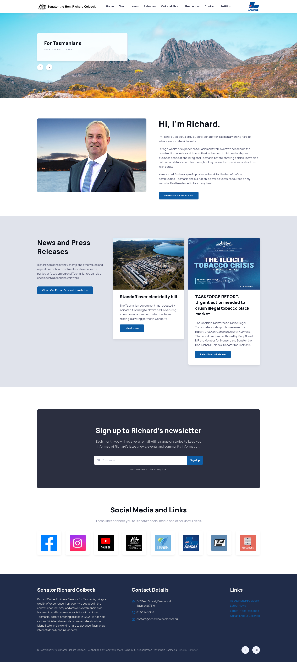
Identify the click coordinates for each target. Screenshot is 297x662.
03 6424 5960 (145, 612)
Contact (210, 6)
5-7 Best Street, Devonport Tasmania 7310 (153, 603)
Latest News (132, 328)
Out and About (170, 6)
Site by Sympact (188, 650)
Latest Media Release (213, 354)
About (123, 6)
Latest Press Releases (244, 611)
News (135, 6)
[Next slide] (49, 67)
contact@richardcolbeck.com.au (157, 619)
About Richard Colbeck (244, 601)
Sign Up (195, 460)
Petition (226, 6)
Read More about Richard (179, 195)
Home (110, 6)
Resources (192, 6)
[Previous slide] (40, 67)
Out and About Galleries (245, 616)
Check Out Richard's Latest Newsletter (65, 290)
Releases (150, 6)
